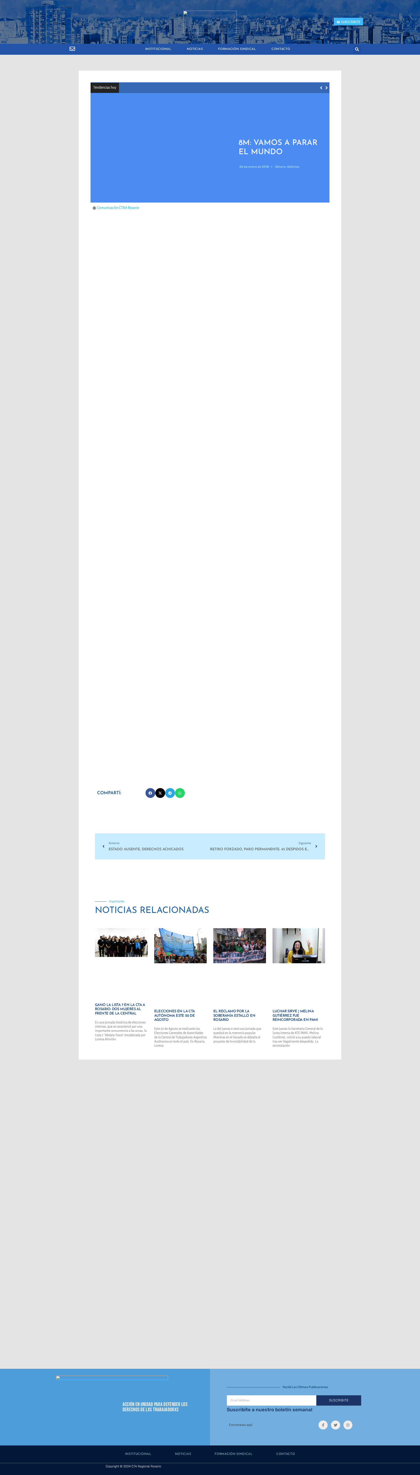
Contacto (280, 49)
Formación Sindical (237, 49)
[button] (357, 49)
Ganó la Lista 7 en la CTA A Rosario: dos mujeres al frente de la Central (183, 87)
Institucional (158, 49)
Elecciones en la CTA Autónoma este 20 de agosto (174, 1016)
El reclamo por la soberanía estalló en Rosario (234, 1016)
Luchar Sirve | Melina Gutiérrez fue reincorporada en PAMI (295, 1016)
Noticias (195, 49)
